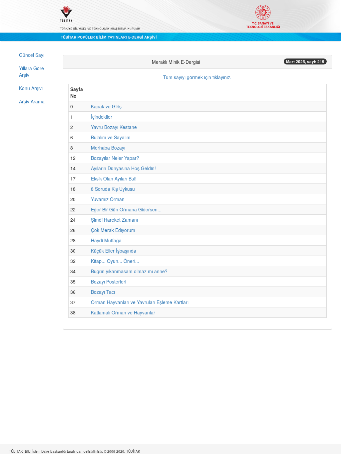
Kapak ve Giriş (106, 106)
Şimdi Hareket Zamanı (114, 219)
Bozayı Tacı (103, 291)
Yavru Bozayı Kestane (114, 127)
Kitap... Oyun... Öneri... (115, 261)
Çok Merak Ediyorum (113, 230)
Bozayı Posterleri (108, 281)
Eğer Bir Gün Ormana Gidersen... (126, 209)
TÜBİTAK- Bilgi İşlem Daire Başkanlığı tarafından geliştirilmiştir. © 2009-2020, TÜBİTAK (74, 451)
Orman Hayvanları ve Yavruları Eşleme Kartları (139, 302)
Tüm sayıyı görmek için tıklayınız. (197, 77)
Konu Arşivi (31, 88)
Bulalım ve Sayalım (111, 137)
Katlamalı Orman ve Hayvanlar (123, 312)
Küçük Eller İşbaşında (113, 250)
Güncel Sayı (31, 55)
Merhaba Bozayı (108, 147)
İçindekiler (101, 116)
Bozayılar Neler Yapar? (115, 158)
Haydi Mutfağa (106, 240)
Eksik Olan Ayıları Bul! (114, 178)
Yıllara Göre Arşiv (31, 71)
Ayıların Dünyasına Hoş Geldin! (123, 168)
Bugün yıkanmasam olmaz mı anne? (129, 271)
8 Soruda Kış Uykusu (113, 188)
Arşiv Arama (32, 101)
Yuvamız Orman (108, 199)
